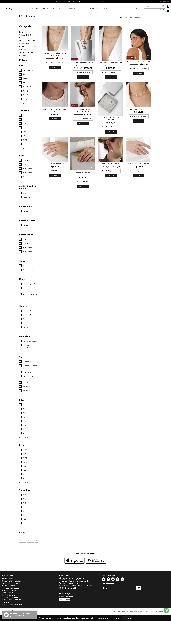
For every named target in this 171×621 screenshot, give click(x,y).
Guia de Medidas (9, 590)
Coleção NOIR (70, 9)
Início (31, 9)
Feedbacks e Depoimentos (13, 583)
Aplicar (36, 541)
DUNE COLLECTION (27, 47)
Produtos (56, 9)
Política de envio (9, 595)
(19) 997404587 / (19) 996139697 (75, 579)
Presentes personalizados (12, 604)
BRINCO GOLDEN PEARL (111, 164)
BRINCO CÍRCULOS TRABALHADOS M (83, 110)
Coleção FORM (25, 44)
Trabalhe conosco (9, 602)
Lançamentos (42, 9)
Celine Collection (26, 52)
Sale (81, 9)
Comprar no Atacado (10, 588)
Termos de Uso (8, 593)
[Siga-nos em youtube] (113, 579)
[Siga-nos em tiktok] (117, 579)
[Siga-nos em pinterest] (122, 579)
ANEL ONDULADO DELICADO (138, 164)
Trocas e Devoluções (10, 597)
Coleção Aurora (118, 9)
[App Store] (74, 560)
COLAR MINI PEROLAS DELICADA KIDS (55, 110)
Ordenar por (123, 17)
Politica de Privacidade (11, 600)
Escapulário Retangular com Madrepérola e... (82, 64)
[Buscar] (163, 6)
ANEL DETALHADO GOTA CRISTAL (83, 173)
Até (28, 537)
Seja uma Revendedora (96, 9)
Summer (22, 50)
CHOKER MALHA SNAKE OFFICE (138, 109)
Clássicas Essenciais (27, 41)
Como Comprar (8, 586)
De (20, 537)
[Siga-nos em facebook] (108, 579)
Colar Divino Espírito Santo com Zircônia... (55, 54)
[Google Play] (96, 560)
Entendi (127, 618)
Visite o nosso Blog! (70, 583)
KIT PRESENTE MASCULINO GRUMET (110, 119)
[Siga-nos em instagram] (103, 579)
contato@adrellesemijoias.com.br (75, 581)
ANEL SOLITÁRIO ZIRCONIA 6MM (55, 164)
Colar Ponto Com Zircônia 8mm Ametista (111, 64)
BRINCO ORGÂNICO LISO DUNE (138, 61)
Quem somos (7, 579)
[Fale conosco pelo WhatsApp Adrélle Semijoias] (166, 610)
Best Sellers (24, 38)
